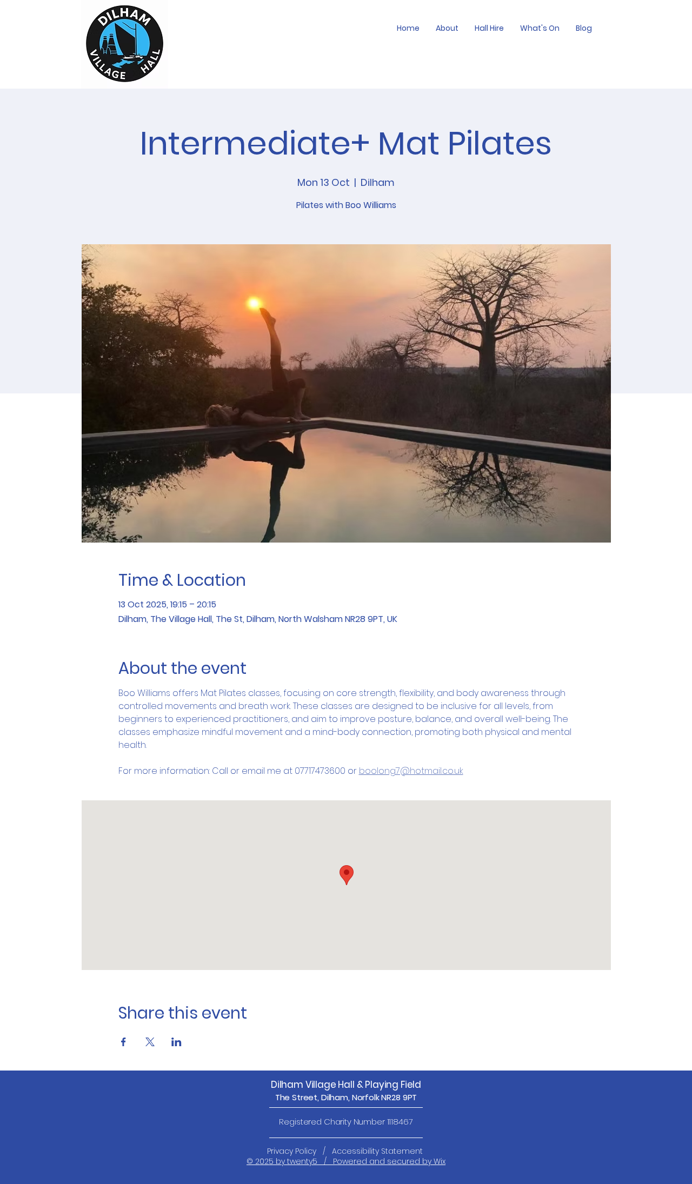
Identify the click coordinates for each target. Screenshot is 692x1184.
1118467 (400, 1121)
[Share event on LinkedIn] (176, 1042)
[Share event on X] (150, 1042)
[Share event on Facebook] (123, 1042)
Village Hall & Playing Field (363, 1084)
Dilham (288, 1084)
